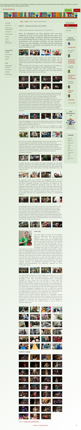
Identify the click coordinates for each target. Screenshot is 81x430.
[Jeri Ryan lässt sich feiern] (35, 79)
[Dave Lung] (35, 324)
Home (21, 21)
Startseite (7, 23)
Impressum (8, 69)
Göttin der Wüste (70, 91)
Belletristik (8, 25)
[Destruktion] (69, 96)
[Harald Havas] (35, 317)
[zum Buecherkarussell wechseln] (71, 121)
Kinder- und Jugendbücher (9, 28)
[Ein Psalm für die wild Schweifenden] (69, 71)
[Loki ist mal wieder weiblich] (46, 158)
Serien (7, 59)
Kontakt (7, 72)
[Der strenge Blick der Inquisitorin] (35, 372)
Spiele (7, 39)
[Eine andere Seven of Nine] (23, 175)
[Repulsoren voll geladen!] (57, 224)
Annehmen (68, 10)
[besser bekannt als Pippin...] (23, 86)
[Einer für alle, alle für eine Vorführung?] (57, 270)
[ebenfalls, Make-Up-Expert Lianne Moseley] (46, 357)
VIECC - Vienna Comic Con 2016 (32, 26)
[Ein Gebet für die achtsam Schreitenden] (69, 55)
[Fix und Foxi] (46, 224)
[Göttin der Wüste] (69, 87)
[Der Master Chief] (35, 158)
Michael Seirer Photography (31, 421)
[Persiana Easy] (69, 43)
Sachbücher (8, 32)
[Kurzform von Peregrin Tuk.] (35, 86)
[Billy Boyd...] (57, 79)
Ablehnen (76, 10)
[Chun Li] (46, 52)
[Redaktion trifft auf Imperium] (35, 224)
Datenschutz (8, 74)
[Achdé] (46, 116)
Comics (7, 36)
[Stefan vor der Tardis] (57, 346)
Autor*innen (8, 54)
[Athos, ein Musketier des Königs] (35, 270)
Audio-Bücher (9, 34)
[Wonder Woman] (23, 379)
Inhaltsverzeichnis (72, 28)
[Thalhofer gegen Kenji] (46, 270)
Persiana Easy (71, 47)
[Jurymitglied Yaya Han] (35, 357)
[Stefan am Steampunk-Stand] (46, 346)
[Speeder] (23, 224)
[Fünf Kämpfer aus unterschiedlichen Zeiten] (23, 270)
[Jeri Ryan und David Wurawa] (23, 79)
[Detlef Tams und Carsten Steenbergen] (57, 116)
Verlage (7, 57)
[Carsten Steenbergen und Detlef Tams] (23, 317)
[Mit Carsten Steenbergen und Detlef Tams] (57, 332)
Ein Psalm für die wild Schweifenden (72, 76)
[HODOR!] (57, 86)
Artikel (26, 21)
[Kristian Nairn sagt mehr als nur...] (46, 86)
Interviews (68, 30)
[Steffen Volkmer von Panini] (23, 116)
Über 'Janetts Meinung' (8, 66)
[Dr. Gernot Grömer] (35, 116)
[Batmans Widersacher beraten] (23, 52)
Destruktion (71, 99)
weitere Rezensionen (8, 42)
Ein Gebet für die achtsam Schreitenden (71, 61)
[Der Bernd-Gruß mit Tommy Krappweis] (46, 332)
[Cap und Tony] (57, 158)
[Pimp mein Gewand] (57, 324)
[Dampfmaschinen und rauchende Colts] (46, 324)
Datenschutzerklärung (43, 425)
